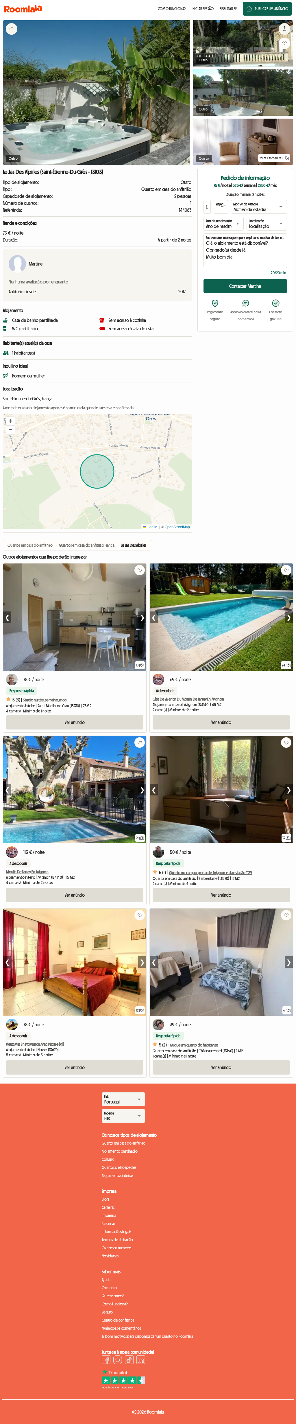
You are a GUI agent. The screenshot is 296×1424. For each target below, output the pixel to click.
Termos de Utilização (117, 1240)
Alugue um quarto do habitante (194, 1045)
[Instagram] (117, 1360)
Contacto (109, 1288)
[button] (10, 421)
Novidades (110, 1256)
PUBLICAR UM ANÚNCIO (271, 9)
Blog (105, 1199)
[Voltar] (11, 36)
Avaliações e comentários (121, 1328)
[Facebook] (106, 1360)
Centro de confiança (118, 1320)
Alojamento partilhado (120, 1151)
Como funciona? (115, 1304)
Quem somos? (113, 1296)
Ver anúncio (75, 722)
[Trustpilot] (123, 1387)
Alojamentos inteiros (118, 1176)
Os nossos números (117, 1248)
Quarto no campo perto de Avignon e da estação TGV (210, 873)
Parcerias (108, 1224)
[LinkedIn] (140, 1360)
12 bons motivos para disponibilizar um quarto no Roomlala (147, 1336)
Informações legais (116, 1232)
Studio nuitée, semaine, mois (44, 700)
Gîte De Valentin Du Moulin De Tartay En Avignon (188, 699)
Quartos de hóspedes (119, 1167)
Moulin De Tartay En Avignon (27, 872)
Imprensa (109, 1215)
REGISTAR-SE (228, 9)
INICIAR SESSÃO (203, 9)
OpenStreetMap (177, 526)
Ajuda (106, 1280)
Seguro (107, 1312)
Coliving (108, 1159)
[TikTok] (129, 1360)
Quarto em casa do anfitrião (124, 1143)
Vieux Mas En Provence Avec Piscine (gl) (35, 1044)
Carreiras (108, 1207)
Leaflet (152, 526)
